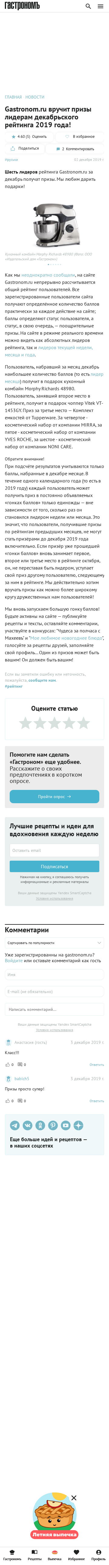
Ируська (11, 159)
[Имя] (54, 974)
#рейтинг (13, 686)
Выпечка (54, 1559)
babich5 (22, 1078)
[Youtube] (66, 1125)
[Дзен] (78, 1125)
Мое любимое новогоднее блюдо (66, 638)
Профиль (98, 1559)
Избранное (76, 1559)
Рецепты (34, 1559)
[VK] (27, 1125)
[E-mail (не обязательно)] (54, 991)
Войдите (14, 960)
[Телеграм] (15, 1125)
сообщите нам (42, 680)
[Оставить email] (54, 850)
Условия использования (54, 898)
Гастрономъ (12, 1559)
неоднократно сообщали (48, 275)
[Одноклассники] (40, 1125)
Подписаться (54, 866)
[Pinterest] (53, 1125)
